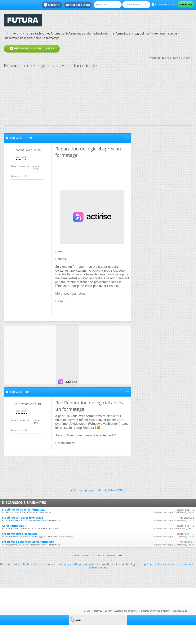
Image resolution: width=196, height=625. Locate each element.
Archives (97, 610)
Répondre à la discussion (32, 49)
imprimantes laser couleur (158, 564)
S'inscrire (52, 5)
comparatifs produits (76, 564)
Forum (17, 33)
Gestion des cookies (125, 610)
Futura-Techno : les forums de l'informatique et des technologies (67, 33)
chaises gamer (97, 567)
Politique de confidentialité (154, 610)
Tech (26, 564)
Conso (108, 610)
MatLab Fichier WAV (110, 490)
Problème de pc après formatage (23, 509)
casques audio (185, 564)
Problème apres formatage (19, 533)
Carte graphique (83, 490)
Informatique (121, 33)
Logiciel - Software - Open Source (155, 33)
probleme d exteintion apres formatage (28, 542)
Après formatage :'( (14, 525)
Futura (86, 610)
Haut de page (179, 610)
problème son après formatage (22, 517)
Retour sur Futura (78, 5)
